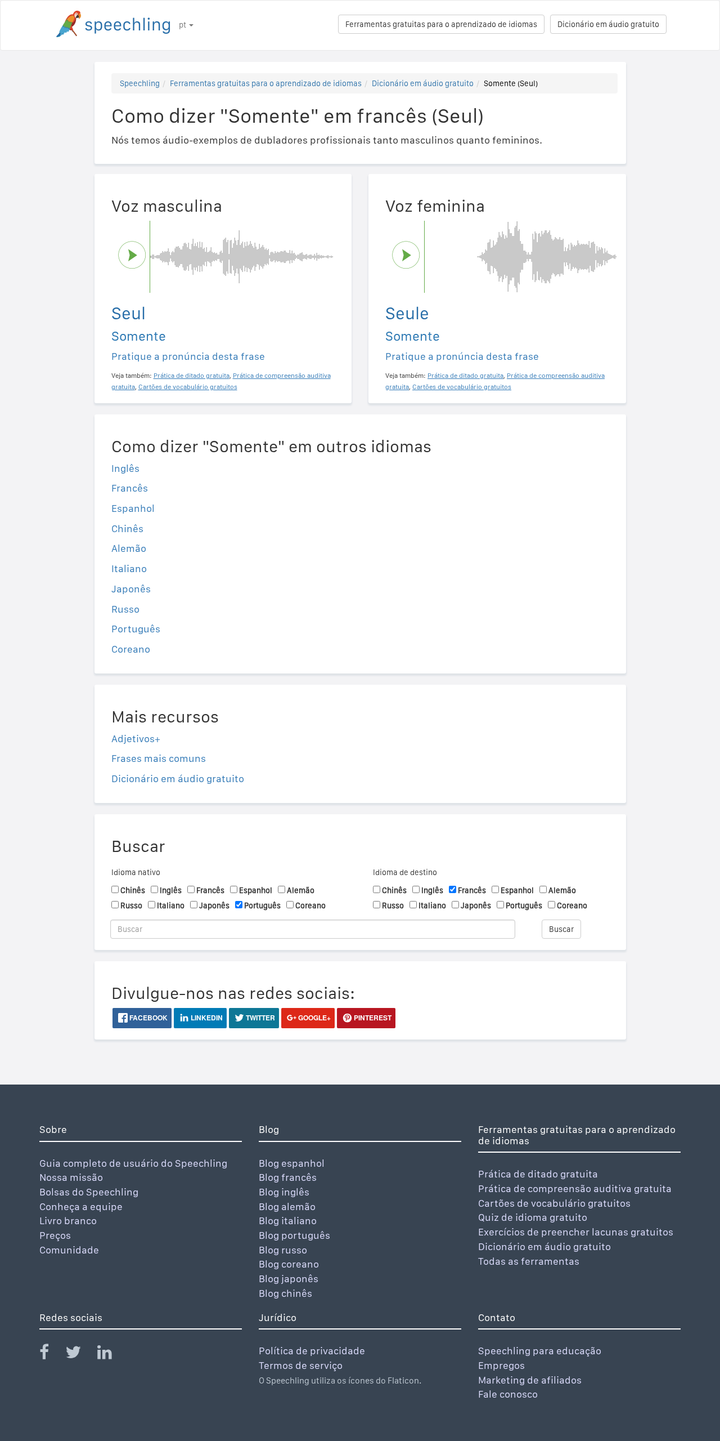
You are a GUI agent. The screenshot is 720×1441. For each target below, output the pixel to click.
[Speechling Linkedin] (111, 1354)
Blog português (294, 1235)
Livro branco (68, 1220)
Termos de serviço (301, 1365)
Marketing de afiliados (530, 1380)
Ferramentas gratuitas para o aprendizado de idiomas (441, 24)
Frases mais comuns (158, 758)
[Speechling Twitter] (80, 1354)
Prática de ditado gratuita (538, 1174)
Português (135, 629)
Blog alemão (287, 1206)
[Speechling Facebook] (51, 1354)
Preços (55, 1235)
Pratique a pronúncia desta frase (188, 356)
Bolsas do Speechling (88, 1192)
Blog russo (283, 1250)
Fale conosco (508, 1394)
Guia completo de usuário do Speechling (133, 1163)
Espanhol (133, 508)
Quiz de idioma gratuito (532, 1217)
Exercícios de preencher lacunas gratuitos (575, 1232)
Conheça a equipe (81, 1206)
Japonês (131, 589)
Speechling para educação (539, 1351)
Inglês (125, 468)
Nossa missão (71, 1177)
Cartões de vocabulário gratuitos (554, 1203)
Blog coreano (289, 1264)
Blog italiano (288, 1220)
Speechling (140, 83)
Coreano (130, 649)
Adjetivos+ (135, 738)
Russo (125, 609)
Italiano (129, 568)
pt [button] (183, 24)
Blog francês (288, 1177)
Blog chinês (285, 1293)
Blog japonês (288, 1278)
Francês (129, 488)
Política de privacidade (312, 1351)
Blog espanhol (292, 1163)
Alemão (128, 548)
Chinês (127, 528)
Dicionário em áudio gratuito (608, 24)
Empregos (501, 1365)
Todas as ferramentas (528, 1261)
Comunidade (69, 1250)
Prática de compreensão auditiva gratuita (575, 1188)
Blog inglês (284, 1192)
